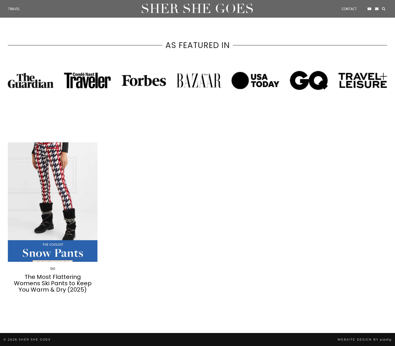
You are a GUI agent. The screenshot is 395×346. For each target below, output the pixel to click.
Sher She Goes (197, 8)
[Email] (377, 8)
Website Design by (364, 339)
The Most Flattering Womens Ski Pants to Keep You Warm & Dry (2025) (53, 283)
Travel (14, 9)
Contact (349, 9)
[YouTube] (370, 8)
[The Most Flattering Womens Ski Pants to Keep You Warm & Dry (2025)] (52, 202)
